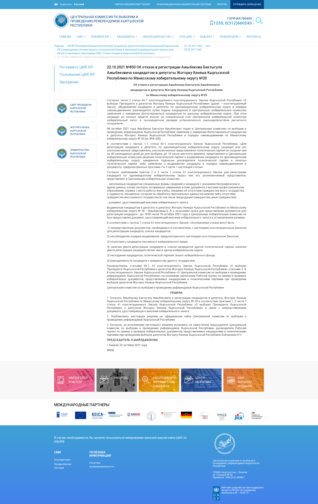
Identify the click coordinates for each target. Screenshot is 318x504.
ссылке (59, 441)
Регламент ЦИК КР (76, 67)
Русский (79, 4)
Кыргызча (66, 4)
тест (208, 45)
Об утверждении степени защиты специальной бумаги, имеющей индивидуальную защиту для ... (116, 49)
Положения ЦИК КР (77, 74)
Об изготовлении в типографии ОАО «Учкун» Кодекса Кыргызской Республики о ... (107, 53)
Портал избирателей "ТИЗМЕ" (133, 4)
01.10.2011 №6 (193, 45)
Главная (59, 45)
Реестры (222, 4)
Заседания (68, 82)
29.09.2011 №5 (193, 49)
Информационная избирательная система (184, 4)
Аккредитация (62, 459)
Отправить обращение (247, 4)
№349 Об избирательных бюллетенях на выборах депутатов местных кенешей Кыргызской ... (124, 45)
